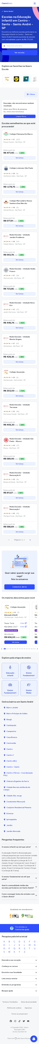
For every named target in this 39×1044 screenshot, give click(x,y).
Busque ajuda (7, 991)
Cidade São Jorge (14, 796)
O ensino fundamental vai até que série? (16, 878)
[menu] (34, 3)
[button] (2, 649)
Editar (22, 623)
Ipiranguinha (11, 819)
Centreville (11, 743)
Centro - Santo (12, 767)
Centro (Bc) (11, 761)
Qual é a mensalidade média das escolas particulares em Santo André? (18, 886)
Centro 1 (10, 755)
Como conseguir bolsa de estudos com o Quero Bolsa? (18, 895)
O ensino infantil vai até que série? (16, 847)
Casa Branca (11, 737)
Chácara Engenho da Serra (17, 781)
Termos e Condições (10, 1002)
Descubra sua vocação (11, 960)
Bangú (9, 719)
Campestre (11, 731)
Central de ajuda (22, 929)
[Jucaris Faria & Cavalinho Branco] (16, 79)
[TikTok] (19, 1021)
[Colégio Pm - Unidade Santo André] (26, 79)
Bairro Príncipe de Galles (16, 713)
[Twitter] (24, 1021)
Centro (9, 749)
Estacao (9, 813)
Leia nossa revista (9, 978)
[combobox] (19, 45)
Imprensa (28, 1008)
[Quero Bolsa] (11, 3)
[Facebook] (11, 1021)
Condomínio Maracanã (15, 802)
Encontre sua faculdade (12, 972)
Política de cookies (14, 1008)
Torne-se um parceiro (19, 1014)
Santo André (8, 11)
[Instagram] (15, 1021)
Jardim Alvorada (13, 831)
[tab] (5, 648)
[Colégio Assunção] (7, 79)
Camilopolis (11, 725)
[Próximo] (30, 540)
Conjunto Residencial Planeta (18, 807)
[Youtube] (28, 1021)
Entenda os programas (11, 985)
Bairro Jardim (12, 707)
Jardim (9, 825)
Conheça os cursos (10, 966)
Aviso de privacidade (29, 1002)
